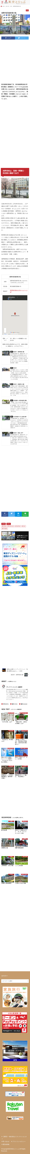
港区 (4, 523)
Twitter (15, 704)
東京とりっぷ (15, 1149)
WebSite (6, 704)
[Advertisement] (15, 62)
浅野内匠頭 (11, 526)
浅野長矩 (19, 526)
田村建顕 (5, 528)
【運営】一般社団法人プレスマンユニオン (14, 1137)
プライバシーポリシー (19, 1141)
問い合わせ (6, 1141)
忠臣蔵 (4, 526)
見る (9, 523)
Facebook (25, 704)
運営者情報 (6, 1144)
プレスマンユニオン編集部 (14, 687)
